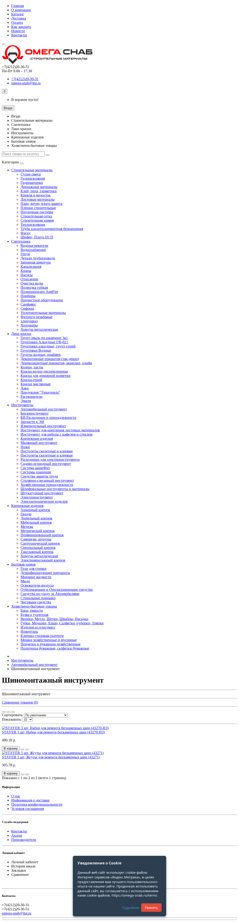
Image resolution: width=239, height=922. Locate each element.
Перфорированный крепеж (42, 535)
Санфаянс (28, 304)
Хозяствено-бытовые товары (34, 606)
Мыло (25, 581)
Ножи (25, 447)
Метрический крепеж (38, 531)
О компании (21, 10)
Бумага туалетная (34, 615)
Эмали (26, 401)
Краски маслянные (36, 384)
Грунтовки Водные (36, 350)
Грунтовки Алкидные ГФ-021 (44, 342)
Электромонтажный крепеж (43, 560)
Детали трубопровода (38, 258)
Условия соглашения (27, 809)
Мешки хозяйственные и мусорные (49, 640)
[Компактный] (13, 712)
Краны (26, 271)
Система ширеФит (35, 468)
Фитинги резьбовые (37, 317)
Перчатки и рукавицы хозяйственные (51, 644)
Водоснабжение (33, 250)
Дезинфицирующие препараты (45, 573)
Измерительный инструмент (43, 426)
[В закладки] (22, 749)
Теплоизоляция (33, 225)
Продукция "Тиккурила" (40, 392)
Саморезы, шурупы (36, 539)
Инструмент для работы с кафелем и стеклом (56, 434)
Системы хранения (36, 472)
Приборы (28, 296)
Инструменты (22, 405)
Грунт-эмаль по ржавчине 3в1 (44, 338)
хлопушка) (29, 321)
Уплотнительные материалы (43, 313)
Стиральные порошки (38, 598)
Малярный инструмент (39, 443)
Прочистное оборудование (42, 300)
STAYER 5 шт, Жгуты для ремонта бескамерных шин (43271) (51, 757)
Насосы (27, 275)
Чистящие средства (36, 602)
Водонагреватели (34, 246)
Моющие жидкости (36, 577)
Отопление (29, 279)
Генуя (25, 254)
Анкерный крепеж (35, 510)
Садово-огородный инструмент (46, 464)
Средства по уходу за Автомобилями (50, 594)
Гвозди (26, 514)
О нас (15, 796)
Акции (16, 835)
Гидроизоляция (33, 178)
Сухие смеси (31, 174)
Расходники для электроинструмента (50, 459)
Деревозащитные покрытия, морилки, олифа (56, 363)
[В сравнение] (27, 749)
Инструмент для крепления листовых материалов (60, 430)
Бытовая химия (23, 564)
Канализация (31, 266)
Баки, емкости (32, 610)
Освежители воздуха (37, 585)
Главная (17, 6)
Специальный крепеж (38, 548)
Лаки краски (21, 334)
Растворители (31, 397)
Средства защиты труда (39, 476)
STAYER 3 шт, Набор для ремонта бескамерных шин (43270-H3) (53, 732)
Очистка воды (32, 283)
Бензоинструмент (35, 413)
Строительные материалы (32, 170)
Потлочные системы (37, 212)
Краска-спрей (31, 380)
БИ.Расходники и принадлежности (48, 418)
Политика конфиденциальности (36, 804)
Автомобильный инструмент (44, 409)
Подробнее (130, 907)
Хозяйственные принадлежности (47, 485)
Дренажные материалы (39, 187)
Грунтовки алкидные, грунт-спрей (48, 346)
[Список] (8, 712)
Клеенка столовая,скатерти (42, 636)
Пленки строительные (38, 208)
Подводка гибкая (34, 287)
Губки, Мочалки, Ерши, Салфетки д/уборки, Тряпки (62, 623)
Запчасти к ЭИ (32, 422)
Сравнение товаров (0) (20, 702)
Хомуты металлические (39, 329)
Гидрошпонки (32, 183)
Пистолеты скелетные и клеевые (47, 451)
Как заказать (21, 27)
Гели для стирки (33, 569)
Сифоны (27, 308)
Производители (23, 840)
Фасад (25, 233)
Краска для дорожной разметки (45, 376)
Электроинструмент (37, 497)
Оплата (17, 22)
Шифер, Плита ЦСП (37, 237)
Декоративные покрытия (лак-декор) (50, 359)
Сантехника (20, 241)
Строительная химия (37, 220)
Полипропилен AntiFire (39, 292)
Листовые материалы (38, 199)
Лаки (25, 388)
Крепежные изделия (37, 438)
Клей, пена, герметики (39, 191)
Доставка (18, 18)
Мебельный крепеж (36, 522)
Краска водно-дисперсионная (44, 371)
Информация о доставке (30, 800)
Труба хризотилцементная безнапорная (52, 229)
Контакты (19, 35)
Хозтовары (29, 325)
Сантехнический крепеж (40, 543)
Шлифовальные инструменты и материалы (55, 489)
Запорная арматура (36, 262)
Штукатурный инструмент (42, 493)
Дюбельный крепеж (36, 518)
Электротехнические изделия (44, 501)
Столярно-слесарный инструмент (47, 480)
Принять (151, 907)
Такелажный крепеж (37, 552)
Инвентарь (29, 631)
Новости (18, 31)
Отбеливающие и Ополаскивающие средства (57, 590)
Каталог (17, 14)
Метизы (27, 527)
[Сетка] (4, 712)
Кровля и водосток (36, 195)
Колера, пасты (32, 367)
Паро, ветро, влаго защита (41, 204)
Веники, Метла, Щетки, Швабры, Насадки (54, 619)
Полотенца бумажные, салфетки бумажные (55, 648)
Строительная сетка (36, 216)
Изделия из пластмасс (38, 627)
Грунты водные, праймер (41, 355)
